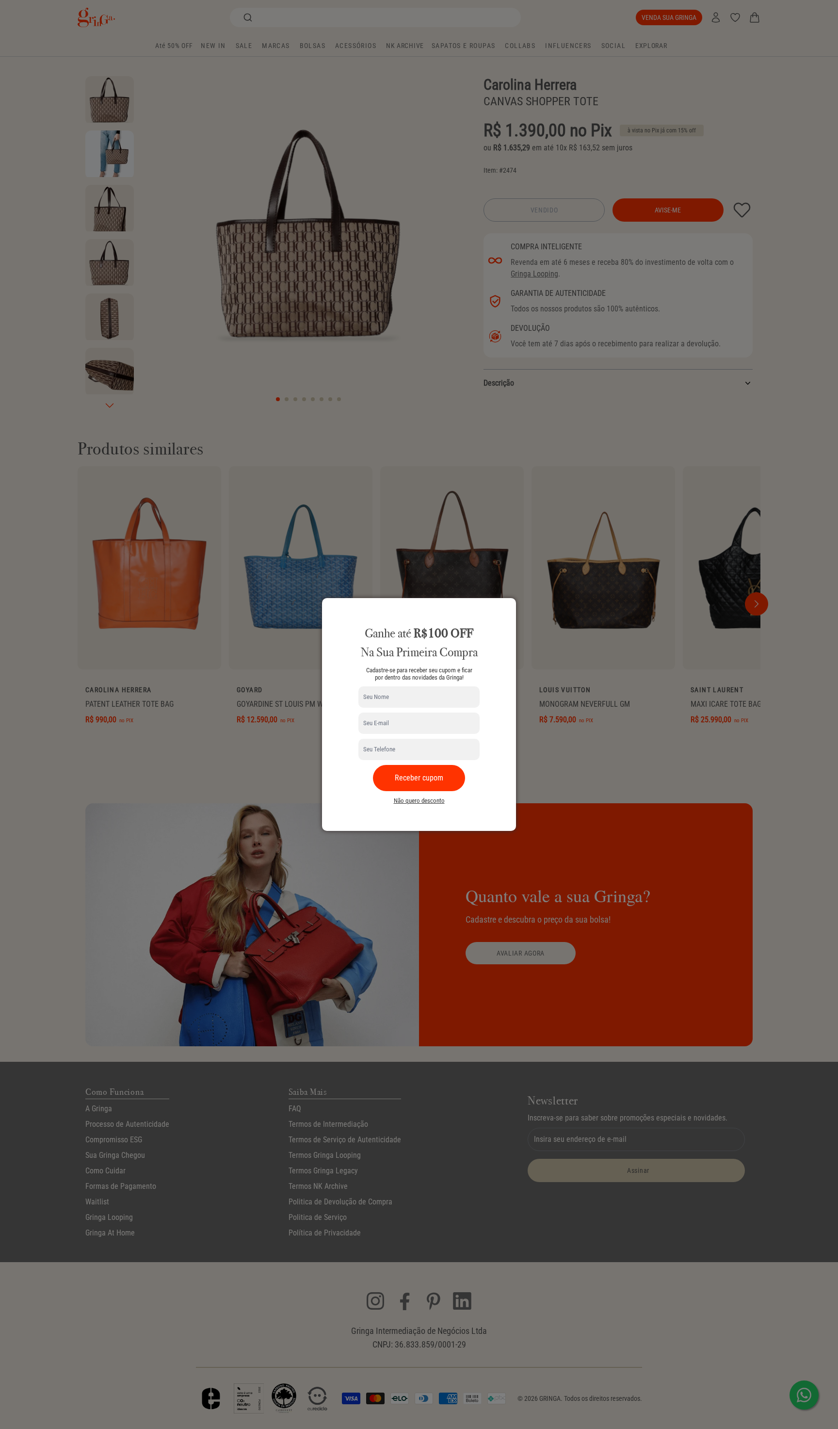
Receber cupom (419, 777)
